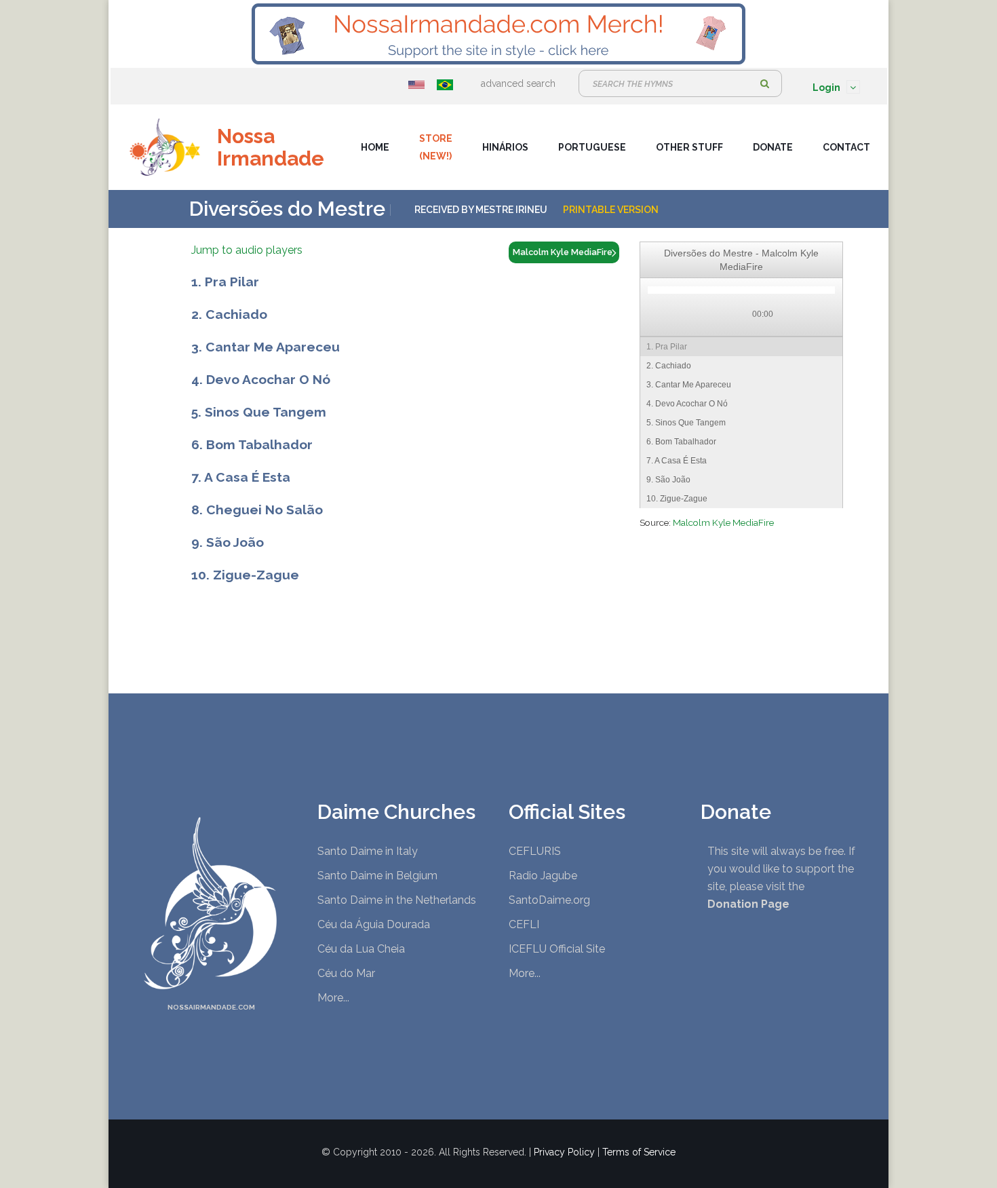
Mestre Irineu (511, 209)
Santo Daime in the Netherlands (396, 900)
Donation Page (748, 904)
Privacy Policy (564, 1152)
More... (333, 997)
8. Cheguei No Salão (257, 509)
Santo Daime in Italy (367, 851)
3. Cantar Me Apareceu (265, 346)
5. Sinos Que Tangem (258, 411)
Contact (846, 147)
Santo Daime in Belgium (377, 875)
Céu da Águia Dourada (373, 924)
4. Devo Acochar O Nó (260, 379)
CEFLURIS (535, 851)
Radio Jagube (543, 875)
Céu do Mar (346, 973)
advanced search (518, 83)
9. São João (227, 542)
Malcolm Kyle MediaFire (723, 522)
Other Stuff (689, 147)
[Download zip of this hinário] (822, 315)
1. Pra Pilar (225, 281)
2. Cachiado (229, 314)
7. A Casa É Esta (240, 477)
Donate (773, 147)
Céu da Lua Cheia (361, 948)
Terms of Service (639, 1152)
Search (765, 83)
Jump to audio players (246, 250)
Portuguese (592, 147)
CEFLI (524, 924)
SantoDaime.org (549, 900)
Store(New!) (435, 147)
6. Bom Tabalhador (252, 444)
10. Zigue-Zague (245, 574)
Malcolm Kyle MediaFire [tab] (562, 252)
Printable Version (611, 209)
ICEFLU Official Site (557, 948)
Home (375, 147)
